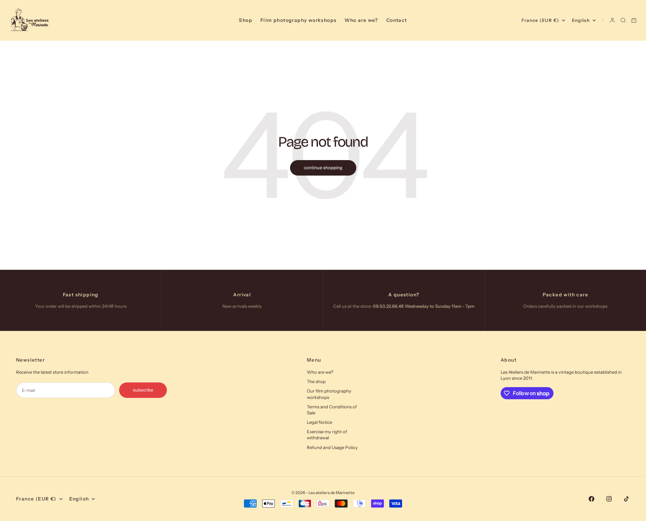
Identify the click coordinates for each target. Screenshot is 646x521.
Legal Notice (319, 422)
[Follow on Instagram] (609, 498)
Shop (245, 20)
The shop (316, 381)
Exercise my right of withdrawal (327, 434)
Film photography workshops (298, 20)
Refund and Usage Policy (332, 447)
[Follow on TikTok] (626, 498)
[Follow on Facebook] (591, 498)
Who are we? (361, 20)
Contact (396, 20)
